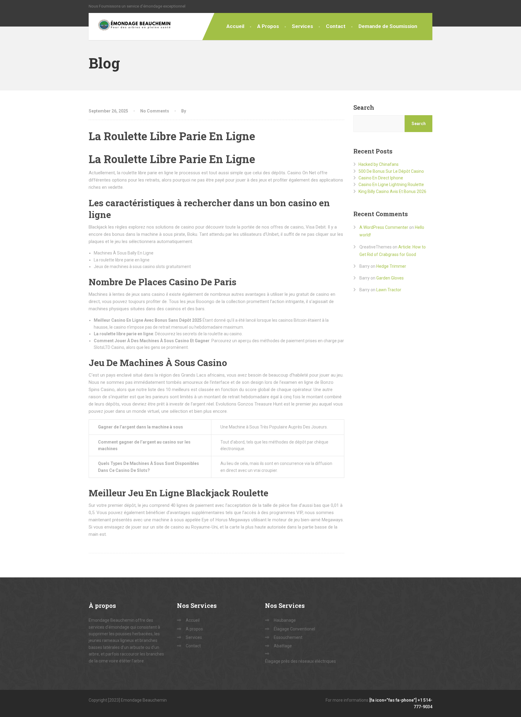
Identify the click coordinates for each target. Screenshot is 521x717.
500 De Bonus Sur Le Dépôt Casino (391, 171)
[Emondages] (130, 26)
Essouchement (288, 637)
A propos (194, 629)
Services (302, 26)
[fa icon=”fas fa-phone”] (393, 700)
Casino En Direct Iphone (380, 177)
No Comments (154, 111)
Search (363, 107)
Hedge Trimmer (391, 266)
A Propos (268, 26)
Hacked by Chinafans (378, 164)
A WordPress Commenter (383, 227)
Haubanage (285, 620)
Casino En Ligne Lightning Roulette (391, 184)
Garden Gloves (390, 278)
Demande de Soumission (387, 26)
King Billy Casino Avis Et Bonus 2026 (392, 191)
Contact (336, 26)
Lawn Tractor (388, 289)
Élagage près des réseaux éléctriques (300, 661)
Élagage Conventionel (294, 629)
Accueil (235, 26)
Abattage (283, 645)
